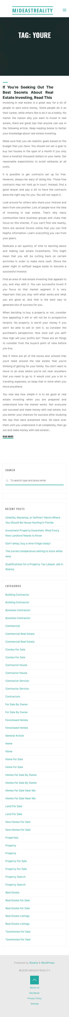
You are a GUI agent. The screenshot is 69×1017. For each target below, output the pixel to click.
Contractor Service (17, 680)
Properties (11, 837)
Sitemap (34, 1003)
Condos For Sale (15, 649)
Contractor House (16, 665)
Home (8, 743)
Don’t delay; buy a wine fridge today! (27, 543)
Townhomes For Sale (17, 931)
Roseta (33, 962)
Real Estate (12, 892)
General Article (14, 735)
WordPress (47, 962)
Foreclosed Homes (16, 720)
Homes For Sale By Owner (21, 775)
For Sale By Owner (16, 704)
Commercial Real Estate (19, 633)
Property (10, 845)
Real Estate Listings (17, 915)
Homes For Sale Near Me (20, 790)
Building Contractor (17, 594)
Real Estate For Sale (17, 900)
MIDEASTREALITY (32, 10)
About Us (34, 987)
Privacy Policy (34, 998)
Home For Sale (14, 759)
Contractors (12, 696)
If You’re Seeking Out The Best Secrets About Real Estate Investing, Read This (28, 92)
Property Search (15, 876)
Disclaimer (34, 993)
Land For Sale (13, 806)
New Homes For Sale (17, 822)
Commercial (12, 625)
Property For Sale (16, 861)
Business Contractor (17, 610)
